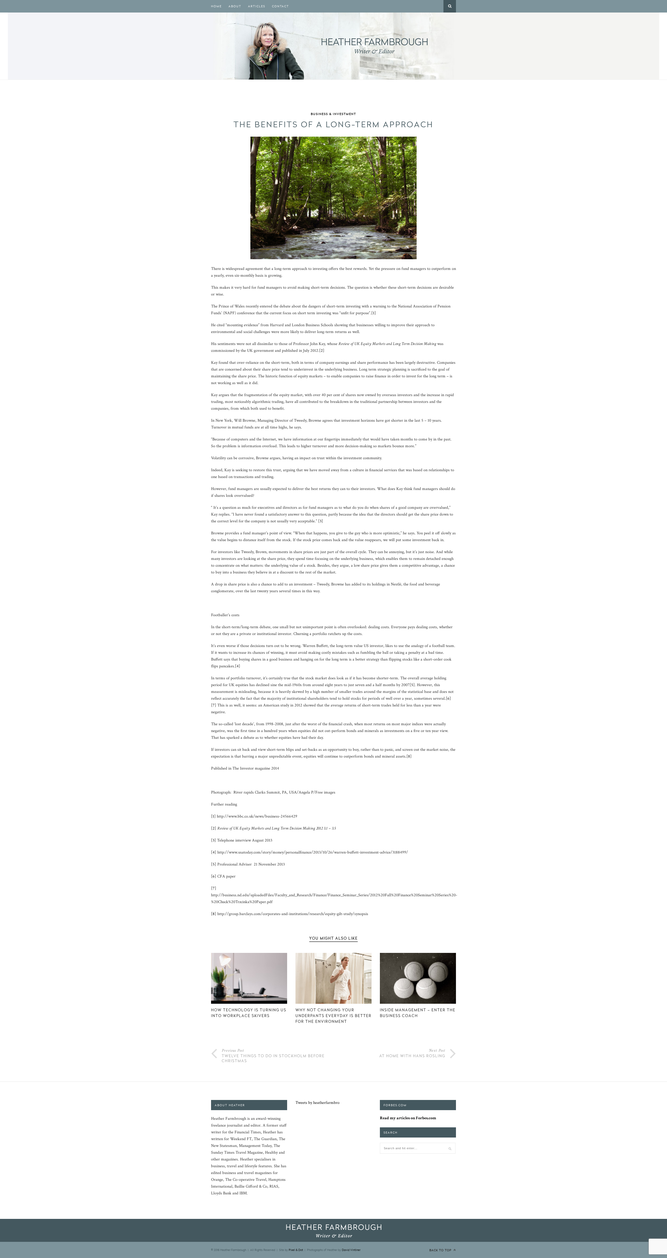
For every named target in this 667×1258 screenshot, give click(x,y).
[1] (373, 313)
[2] (321, 350)
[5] (412, 685)
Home (216, 6)
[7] (213, 705)
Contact (280, 6)
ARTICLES (256, 6)
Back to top (441, 1250)
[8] (409, 756)
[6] (448, 698)
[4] (237, 666)
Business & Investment (333, 114)
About (234, 6)
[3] (320, 521)
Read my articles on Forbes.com (408, 1118)
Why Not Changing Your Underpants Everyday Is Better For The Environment (333, 1015)
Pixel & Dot (296, 1250)
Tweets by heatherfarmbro (317, 1102)
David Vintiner (351, 1250)
